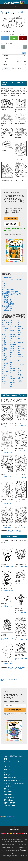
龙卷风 (20, 381)
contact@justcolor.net (14, 853)
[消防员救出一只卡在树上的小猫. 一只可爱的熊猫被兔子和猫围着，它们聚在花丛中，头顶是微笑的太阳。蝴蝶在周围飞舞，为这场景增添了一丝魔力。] (21, 107)
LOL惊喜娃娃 (5, 322)
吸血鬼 (4, 365)
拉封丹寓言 (13, 344)
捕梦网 (12, 350)
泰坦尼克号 (13, 368)
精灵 (19, 322)
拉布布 (12, 346)
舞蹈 (19, 336)
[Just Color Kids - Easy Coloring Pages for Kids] (3, 833)
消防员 (22, 12)
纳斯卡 (20, 324)
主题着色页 (5, 281)
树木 (11, 360)
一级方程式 (5, 328)
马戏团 (20, 375)
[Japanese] (25, 833)
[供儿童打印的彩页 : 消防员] (2, 679)
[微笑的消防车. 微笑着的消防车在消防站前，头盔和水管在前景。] (7, 148)
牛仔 (11, 376)
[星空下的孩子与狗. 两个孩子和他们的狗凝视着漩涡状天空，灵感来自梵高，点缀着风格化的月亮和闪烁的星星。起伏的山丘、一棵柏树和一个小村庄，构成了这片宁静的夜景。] (21, 421)
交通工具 (4, 345)
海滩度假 (12, 370)
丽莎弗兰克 (5, 337)
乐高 (3, 341)
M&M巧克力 (5, 324)
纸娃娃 (20, 326)
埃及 (3, 379)
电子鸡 (12, 380)
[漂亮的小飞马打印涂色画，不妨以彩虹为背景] (21, 606)
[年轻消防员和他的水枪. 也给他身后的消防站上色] (21, 121)
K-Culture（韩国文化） (8, 304)
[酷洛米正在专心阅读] (7, 601)
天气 (11, 324)
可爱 (3, 361)
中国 (3, 335)
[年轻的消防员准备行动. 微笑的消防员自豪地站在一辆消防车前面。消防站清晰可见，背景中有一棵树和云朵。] (7, 178)
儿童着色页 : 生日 (8, 476)
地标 (3, 377)
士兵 (3, 383)
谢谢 (19, 352)
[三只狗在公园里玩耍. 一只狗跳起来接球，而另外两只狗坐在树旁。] (7, 522)
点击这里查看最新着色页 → (14, 531)
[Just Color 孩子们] (13, 2)
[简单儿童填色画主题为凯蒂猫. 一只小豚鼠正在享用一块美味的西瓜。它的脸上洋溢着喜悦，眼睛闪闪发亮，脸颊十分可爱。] (21, 633)
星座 (11, 356)
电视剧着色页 (5, 296)
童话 (11, 387)
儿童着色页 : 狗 (7, 527)
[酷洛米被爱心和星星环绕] (7, 586)
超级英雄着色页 (6, 300)
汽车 (11, 366)
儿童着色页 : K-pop (21, 501)
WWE (3, 326)
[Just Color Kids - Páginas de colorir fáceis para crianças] (14, 833)
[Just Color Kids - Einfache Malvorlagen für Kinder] (20, 833)
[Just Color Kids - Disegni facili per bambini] (17, 833)
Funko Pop (5, 320)
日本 (11, 354)
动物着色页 (5, 284)
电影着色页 (5, 298)
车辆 (19, 361)
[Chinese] (23, 833)
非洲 (19, 367)
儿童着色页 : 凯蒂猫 (22, 639)
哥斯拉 (4, 367)
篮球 (19, 320)
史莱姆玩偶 (5, 363)
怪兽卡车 (12, 342)
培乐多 (4, 381)
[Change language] (26, 2)
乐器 (3, 339)
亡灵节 (4, 343)
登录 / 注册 (24, 2)
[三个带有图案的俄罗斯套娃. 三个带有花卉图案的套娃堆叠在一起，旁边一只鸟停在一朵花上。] (7, 497)
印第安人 (4, 359)
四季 (3, 369)
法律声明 (25, 828)
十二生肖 (4, 357)
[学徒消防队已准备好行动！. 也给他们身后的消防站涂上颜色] (7, 121)
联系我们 (20, 828)
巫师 (11, 332)
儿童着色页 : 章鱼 (21, 527)
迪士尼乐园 (21, 365)
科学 (11, 384)
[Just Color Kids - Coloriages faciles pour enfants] (8, 833)
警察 (19, 350)
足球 (19, 359)
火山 (11, 374)
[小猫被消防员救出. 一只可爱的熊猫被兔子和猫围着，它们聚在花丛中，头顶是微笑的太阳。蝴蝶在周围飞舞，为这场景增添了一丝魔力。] (7, 107)
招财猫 (12, 348)
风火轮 (20, 371)
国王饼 (4, 373)
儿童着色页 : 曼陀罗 (7, 277)
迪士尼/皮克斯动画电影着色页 (10, 292)
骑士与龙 (20, 377)
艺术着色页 (5, 288)
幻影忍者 (12, 334)
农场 (3, 355)
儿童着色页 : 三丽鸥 (8, 566)
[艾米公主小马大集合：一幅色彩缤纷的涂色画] (21, 652)
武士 (11, 362)
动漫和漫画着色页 (7, 302)
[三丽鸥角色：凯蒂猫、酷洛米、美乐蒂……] (21, 577)
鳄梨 (19, 379)
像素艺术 (4, 349)
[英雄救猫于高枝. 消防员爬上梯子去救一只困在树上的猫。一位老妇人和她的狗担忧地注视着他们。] (21, 135)
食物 (19, 373)
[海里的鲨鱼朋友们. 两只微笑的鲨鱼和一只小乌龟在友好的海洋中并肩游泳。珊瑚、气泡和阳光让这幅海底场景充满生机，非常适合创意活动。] (21, 446)
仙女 (3, 347)
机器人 (12, 358)
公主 (3, 353)
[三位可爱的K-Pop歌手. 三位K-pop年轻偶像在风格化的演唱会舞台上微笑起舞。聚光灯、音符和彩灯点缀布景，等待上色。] (21, 497)
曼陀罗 (6, 759)
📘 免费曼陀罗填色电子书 (7, 816)
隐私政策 (17, 829)
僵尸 (3, 351)
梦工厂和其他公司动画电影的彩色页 (11, 294)
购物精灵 (20, 356)
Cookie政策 (11, 829)
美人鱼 (20, 332)
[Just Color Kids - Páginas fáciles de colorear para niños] (11, 833)
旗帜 (11, 352)
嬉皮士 (12, 330)
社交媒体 (12, 382)
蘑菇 (19, 344)
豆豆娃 (20, 354)
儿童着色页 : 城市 (8, 452)
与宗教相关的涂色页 (7, 310)
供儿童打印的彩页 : (10, 679)
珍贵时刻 (12, 378)
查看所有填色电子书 (12, 224)
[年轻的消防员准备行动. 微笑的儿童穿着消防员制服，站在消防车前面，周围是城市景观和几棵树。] (21, 156)
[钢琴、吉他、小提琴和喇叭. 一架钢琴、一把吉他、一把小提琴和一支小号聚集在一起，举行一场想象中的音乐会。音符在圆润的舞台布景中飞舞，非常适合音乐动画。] (21, 472)
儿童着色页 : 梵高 (21, 425)
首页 (2, 12)
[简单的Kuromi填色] (7, 562)
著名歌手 (20, 342)
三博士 (4, 333)
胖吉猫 (20, 334)
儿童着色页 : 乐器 (21, 477)
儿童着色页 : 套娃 (8, 503)
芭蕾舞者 (20, 338)
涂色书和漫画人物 (7, 306)
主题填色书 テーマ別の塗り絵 (12, 12)
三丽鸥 (4, 330)
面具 (19, 369)
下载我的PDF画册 (10, 218)
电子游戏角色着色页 (7, 308)
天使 (11, 322)
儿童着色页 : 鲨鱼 (21, 450)
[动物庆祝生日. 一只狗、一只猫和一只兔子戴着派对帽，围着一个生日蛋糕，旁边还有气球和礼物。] (7, 472)
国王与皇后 (5, 371)
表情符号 (20, 346)
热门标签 (15, 828)
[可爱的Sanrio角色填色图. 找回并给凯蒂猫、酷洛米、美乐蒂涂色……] (21, 562)
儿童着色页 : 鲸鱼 (8, 427)
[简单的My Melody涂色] (7, 659)
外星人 (12, 320)
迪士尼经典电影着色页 (8, 290)
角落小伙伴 (21, 348)
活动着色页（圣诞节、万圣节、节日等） (13, 279)
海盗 (11, 372)
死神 (11, 364)
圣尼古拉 (4, 375)
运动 (19, 363)
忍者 (11, 340)
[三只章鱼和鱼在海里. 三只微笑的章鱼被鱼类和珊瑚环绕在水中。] (21, 522)
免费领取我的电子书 (15, 710)
